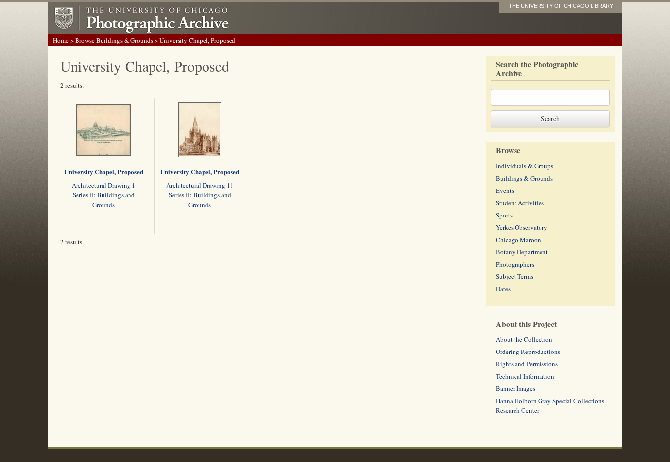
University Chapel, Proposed (103, 171)
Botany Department (522, 251)
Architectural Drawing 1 (103, 185)
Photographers (515, 264)
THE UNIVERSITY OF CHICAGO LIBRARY (561, 6)
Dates (503, 288)
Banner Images (515, 388)
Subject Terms (514, 276)
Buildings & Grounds (524, 178)
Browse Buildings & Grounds (114, 40)
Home (61, 40)
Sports (504, 215)
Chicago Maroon (518, 239)
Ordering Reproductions (528, 351)
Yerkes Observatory (521, 227)
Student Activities (520, 202)
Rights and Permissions (527, 363)
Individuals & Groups (524, 166)
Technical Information (525, 376)
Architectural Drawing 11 (199, 185)
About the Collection (524, 339)
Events (505, 190)
